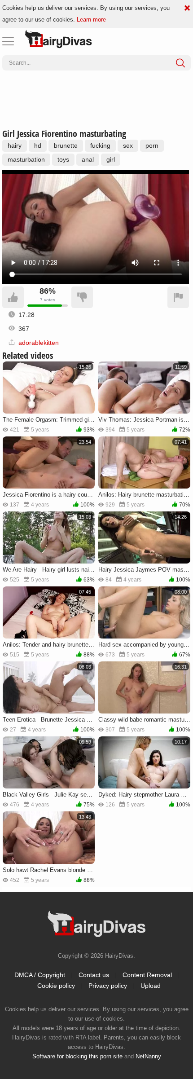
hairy (15, 145)
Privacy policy (107, 985)
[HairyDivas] (58, 39)
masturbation (26, 159)
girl (110, 159)
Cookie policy (56, 985)
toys (63, 159)
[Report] (178, 297)
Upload (150, 985)
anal (88, 159)
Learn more (91, 19)
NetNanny (148, 1056)
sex (128, 145)
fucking (100, 145)
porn (151, 145)
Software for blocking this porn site (77, 1056)
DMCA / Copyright (39, 975)
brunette (66, 145)
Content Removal (147, 975)
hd (37, 145)
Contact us (94, 975)
